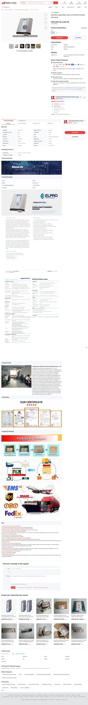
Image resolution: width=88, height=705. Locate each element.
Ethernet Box (57, 684)
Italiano (37, 696)
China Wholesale (38, 695)
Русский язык (31, 696)
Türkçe (71, 696)
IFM (23, 659)
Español (16, 696)
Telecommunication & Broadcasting (21, 9)
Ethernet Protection (67, 684)
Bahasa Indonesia (82, 696)
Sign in (85, 3)
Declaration (58, 699)
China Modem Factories (47, 684)
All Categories (6, 7)
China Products (17, 695)
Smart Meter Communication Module (61, 674)
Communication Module (34, 9)
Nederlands (46, 696)
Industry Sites (52, 695)
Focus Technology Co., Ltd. (35, 699)
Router (20, 674)
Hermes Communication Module (44, 674)
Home (2, 9)
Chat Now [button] (79, 37)
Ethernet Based (14, 687)
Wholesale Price (46, 695)
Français (26, 696)
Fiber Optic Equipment (29, 674)
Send (13, 587)
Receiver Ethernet (78, 684)
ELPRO (45, 656)
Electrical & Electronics (9, 9)
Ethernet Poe (5, 687)
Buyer (56, 7)
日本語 (59, 696)
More (2, 690)
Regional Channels (60, 695)
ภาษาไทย (66, 696)
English (12, 696)
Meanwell (25, 656)
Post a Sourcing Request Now (41, 587)
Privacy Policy (64, 699)
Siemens (46, 659)
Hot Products (10, 695)
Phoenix (3, 659)
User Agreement (52, 699)
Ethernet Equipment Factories (8, 684)
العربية (51, 696)
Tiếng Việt (75, 696)
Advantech (3, 661)
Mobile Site (74, 695)
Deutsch (41, 696)
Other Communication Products (9, 674)
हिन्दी (62, 696)
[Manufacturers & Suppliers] (8, 2)
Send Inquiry (59, 37)
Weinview (67, 659)
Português (21, 696)
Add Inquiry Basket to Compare (25, 51)
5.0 (69, 122)
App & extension (70, 7)
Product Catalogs (21, 653)
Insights (78, 695)
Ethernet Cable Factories (33, 684)
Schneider (67, 656)
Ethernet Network (22, 684)
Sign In (53, 114)
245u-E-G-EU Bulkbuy (24, 687)
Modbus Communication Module (9, 677)
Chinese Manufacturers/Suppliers (27, 695)
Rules (86, 7)
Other (2, 656)
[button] (57, 123)
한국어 (55, 696)
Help (63, 7)
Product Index (67, 695)
